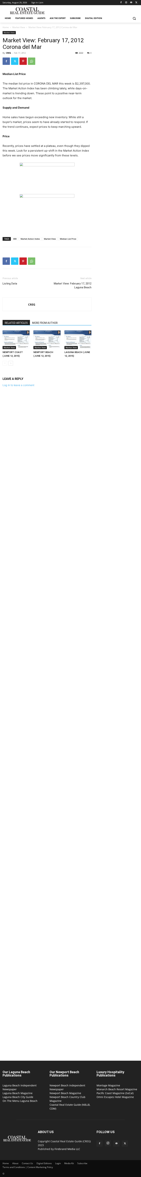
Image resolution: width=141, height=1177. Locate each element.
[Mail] (131, 3)
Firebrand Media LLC (67, 1149)
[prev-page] (5, 363)
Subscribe (82, 1163)
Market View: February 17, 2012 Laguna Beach (72, 285)
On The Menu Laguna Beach (20, 1101)
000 (15, 238)
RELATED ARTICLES (16, 322)
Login (58, 1163)
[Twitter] (136, 3)
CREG (8, 52)
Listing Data (10, 283)
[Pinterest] (23, 61)
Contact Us (27, 1163)
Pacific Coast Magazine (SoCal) (115, 1093)
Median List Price (68, 238)
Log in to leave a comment (18, 385)
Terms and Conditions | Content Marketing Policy (28, 1167)
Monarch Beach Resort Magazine (117, 1089)
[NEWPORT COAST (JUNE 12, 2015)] (16, 339)
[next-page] (10, 363)
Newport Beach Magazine (65, 1093)
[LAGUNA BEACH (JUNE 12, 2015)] (77, 339)
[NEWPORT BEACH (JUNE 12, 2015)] (46, 339)
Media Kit (69, 1163)
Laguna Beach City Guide (18, 1097)
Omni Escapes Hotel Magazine (115, 1097)
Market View (18, 27)
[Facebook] (121, 3)
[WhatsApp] (31, 61)
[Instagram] (126, 3)
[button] (134, 18)
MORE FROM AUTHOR (45, 322)
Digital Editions (44, 1163)
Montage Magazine (108, 1085)
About (15, 1163)
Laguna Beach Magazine (17, 1093)
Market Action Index (30, 238)
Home (6, 27)
